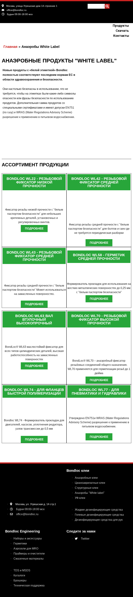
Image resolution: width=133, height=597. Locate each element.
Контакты (121, 36)
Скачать (122, 31)
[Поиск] (107, 6)
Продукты (121, 26)
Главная (10, 47)
